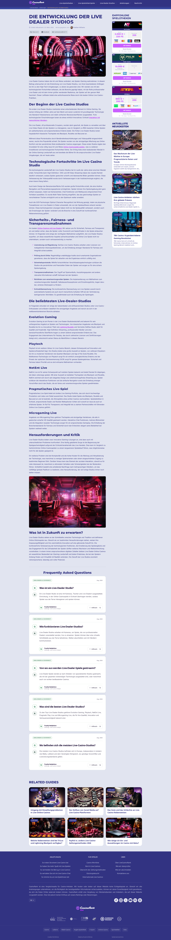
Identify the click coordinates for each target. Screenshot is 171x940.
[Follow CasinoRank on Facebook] (116, 900)
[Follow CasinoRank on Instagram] (121, 900)
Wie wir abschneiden (123, 870)
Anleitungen (124, 3)
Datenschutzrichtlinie (85, 937)
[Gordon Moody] (106, 919)
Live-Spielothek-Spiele (86, 3)
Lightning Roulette (67, 327)
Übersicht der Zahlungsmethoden (93, 870)
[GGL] (58, 919)
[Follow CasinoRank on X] (126, 900)
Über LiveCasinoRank (123, 863)
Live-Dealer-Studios (107, 3)
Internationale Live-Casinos (93, 877)
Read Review (127, 49)
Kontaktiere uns (123, 873)
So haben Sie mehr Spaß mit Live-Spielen (55, 866)
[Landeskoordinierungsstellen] (94, 919)
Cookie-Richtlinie (53, 937)
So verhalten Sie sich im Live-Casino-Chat (55, 873)
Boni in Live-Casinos (92, 866)
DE (31, 900)
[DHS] (84, 919)
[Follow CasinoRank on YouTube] (130, 900)
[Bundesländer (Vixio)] (73, 919)
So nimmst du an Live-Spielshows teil (55, 877)
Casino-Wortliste (93, 863)
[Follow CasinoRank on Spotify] (135, 900)
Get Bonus (127, 45)
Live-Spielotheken (66, 3)
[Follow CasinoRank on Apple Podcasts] (140, 900)
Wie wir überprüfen (123, 866)
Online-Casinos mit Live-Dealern (49, 228)
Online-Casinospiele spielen (74, 147)
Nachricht (138, 3)
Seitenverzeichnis (117, 937)
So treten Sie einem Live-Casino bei (55, 863)
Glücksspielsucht (92, 873)
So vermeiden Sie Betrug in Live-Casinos (55, 870)
